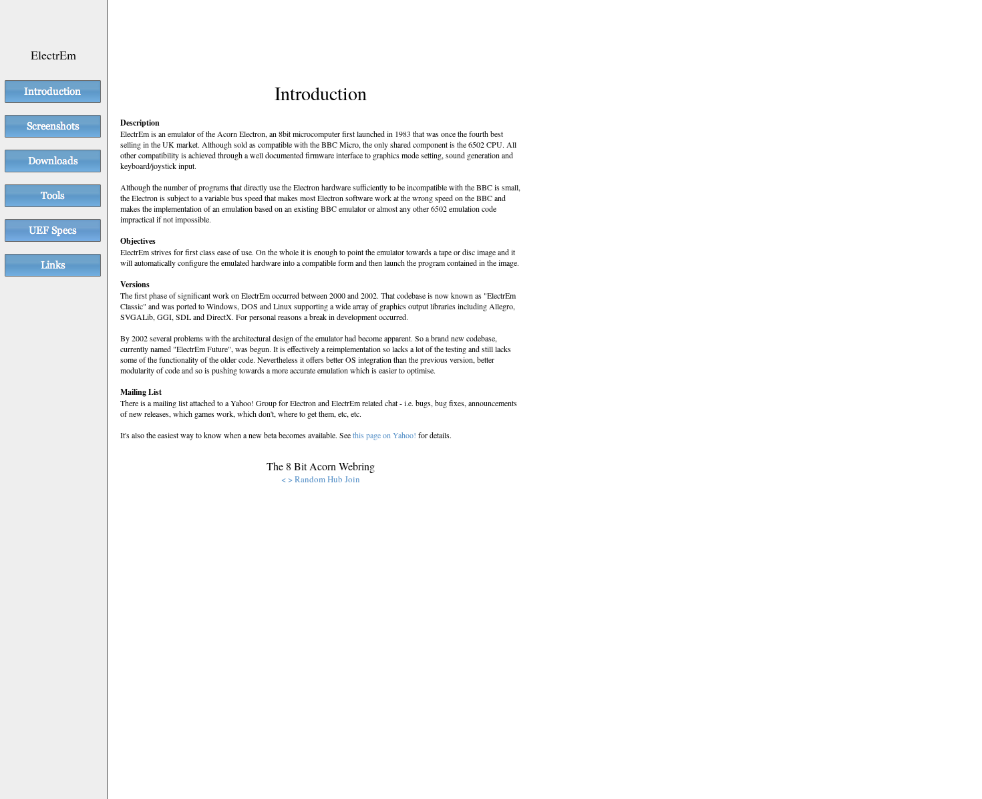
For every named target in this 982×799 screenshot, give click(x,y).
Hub (335, 479)
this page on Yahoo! (384, 435)
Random (310, 479)
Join (352, 479)
